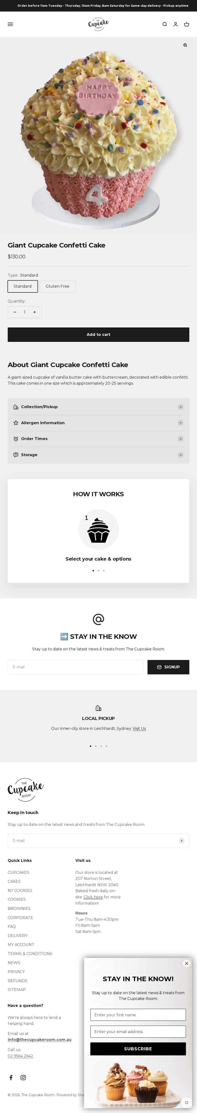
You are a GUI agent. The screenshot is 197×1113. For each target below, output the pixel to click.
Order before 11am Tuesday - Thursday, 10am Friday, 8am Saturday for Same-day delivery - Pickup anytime (96, 5)
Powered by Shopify (73, 1095)
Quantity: (16, 301)
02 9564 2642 (20, 1056)
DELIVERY (17, 935)
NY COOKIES (20, 890)
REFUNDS (17, 981)
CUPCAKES (18, 872)
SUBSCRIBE (138, 1049)
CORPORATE (20, 917)
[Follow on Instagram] (23, 1077)
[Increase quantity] (35, 312)
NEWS (14, 963)
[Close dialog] (186, 963)
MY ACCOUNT (21, 944)
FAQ (12, 926)
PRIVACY (16, 971)
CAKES (14, 881)
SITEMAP (17, 989)
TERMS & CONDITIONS (30, 953)
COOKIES (17, 899)
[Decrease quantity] (15, 312)
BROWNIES (19, 908)
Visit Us (139, 728)
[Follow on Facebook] (11, 1077)
